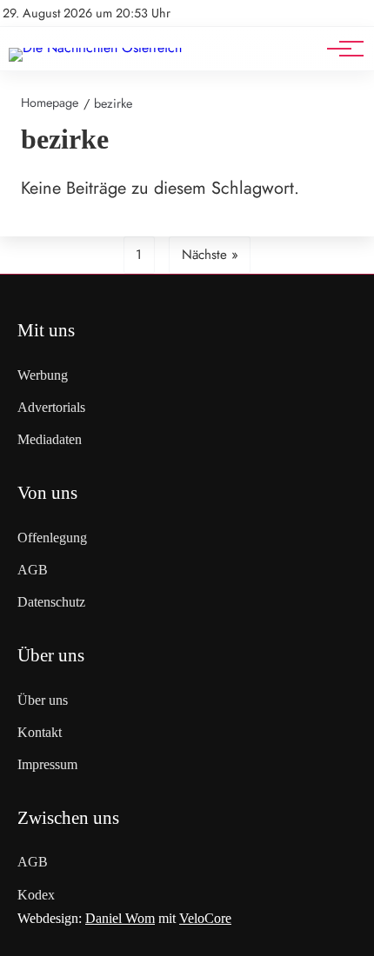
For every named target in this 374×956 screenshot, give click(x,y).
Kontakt (39, 732)
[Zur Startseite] (95, 47)
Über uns (42, 700)
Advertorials (51, 407)
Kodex (36, 894)
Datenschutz (51, 601)
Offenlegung (52, 537)
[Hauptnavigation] (339, 48)
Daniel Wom (120, 918)
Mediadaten (49, 439)
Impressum (47, 764)
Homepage (49, 102)
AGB (32, 569)
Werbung (42, 375)
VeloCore (205, 918)
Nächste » (210, 254)
